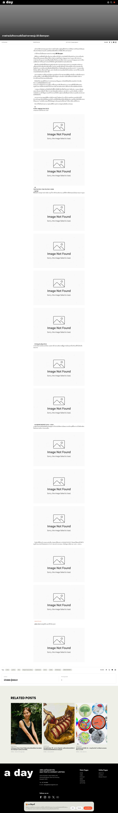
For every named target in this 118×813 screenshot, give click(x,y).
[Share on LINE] (112, 670)
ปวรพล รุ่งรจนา (74, 42)
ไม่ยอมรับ (79, 808)
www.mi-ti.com (37, 621)
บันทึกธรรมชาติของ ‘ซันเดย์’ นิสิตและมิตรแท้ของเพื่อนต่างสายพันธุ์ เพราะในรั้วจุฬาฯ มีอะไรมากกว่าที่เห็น (26, 748)
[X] (53, 797)
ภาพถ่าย (7, 669)
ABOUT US (101, 773)
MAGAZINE (82, 781)
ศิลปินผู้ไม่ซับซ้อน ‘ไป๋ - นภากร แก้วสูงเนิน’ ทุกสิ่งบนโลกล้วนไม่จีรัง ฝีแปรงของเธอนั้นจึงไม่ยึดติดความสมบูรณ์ (58, 748)
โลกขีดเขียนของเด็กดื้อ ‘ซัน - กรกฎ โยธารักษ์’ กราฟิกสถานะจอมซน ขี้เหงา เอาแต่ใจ (91, 748)
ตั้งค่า (58, 809)
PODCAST (82, 777)
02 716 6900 (45, 782)
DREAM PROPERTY (67, 669)
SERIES (81, 779)
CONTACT (101, 775)
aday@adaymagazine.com (51, 785)
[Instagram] (45, 797)
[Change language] (108, 2)
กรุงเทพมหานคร (38, 669)
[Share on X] (109, 670)
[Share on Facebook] (106, 670)
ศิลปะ (19, 669)
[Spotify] (49, 797)
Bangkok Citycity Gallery (27, 669)
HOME (81, 773)
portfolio (13, 669)
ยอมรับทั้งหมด (88, 808)
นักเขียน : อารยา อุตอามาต (48, 751)
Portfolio (36, 42)
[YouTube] (58, 797)
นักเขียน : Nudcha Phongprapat (18, 751)
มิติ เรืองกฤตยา (57, 669)
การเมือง (50, 669)
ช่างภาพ (45, 669)
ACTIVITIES (82, 783)
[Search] (111, 2)
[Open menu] (114, 2)
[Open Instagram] (115, 670)
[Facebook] (41, 797)
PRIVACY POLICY (103, 777)
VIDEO (81, 775)
